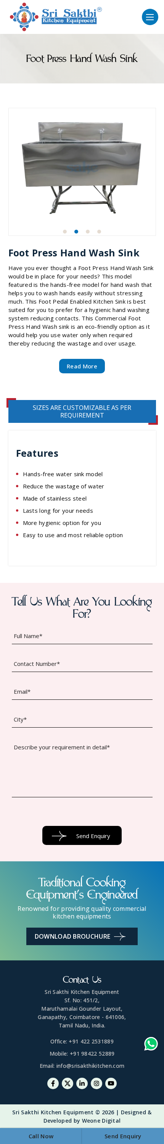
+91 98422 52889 (92, 1053)
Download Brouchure (72, 936)
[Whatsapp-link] (151, 1045)
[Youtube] (111, 1083)
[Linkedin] (82, 1083)
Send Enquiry (123, 1136)
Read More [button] (82, 366)
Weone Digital (101, 1120)
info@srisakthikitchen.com (90, 1065)
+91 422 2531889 (91, 1041)
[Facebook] (53, 1083)
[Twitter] (67, 1083)
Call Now (41, 1136)
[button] (65, 232)
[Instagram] (96, 1083)
